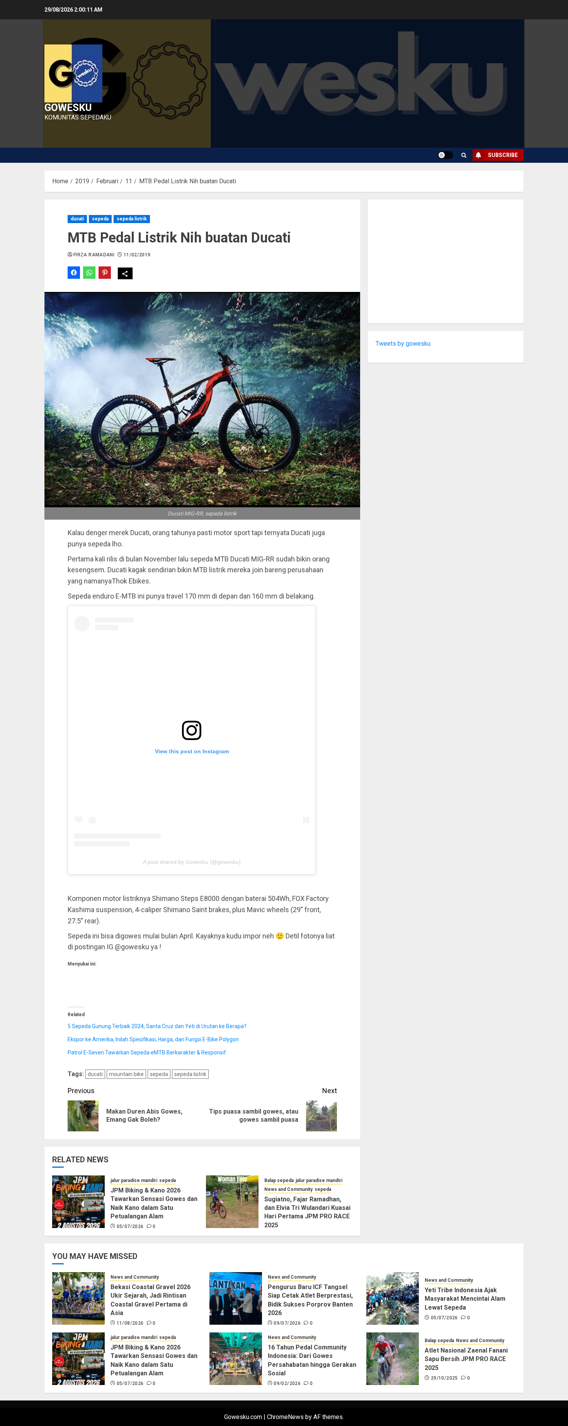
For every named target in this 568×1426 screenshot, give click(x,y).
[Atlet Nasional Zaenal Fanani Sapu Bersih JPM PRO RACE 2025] (392, 1358)
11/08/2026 (130, 1323)
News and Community (288, 1189)
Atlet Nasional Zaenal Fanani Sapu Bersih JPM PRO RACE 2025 (466, 1359)
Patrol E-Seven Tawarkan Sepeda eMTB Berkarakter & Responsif (147, 1052)
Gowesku (68, 107)
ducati (77, 219)
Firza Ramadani (93, 255)
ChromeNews (285, 1417)
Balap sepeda (279, 1180)
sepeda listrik (132, 219)
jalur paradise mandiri (134, 1180)
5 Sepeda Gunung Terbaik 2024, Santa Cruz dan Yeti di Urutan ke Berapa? (157, 1026)
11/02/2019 (137, 255)
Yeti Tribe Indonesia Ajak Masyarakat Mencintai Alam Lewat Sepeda (465, 1298)
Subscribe (503, 155)
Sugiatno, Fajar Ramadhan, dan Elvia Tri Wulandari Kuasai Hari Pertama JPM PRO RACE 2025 (307, 1212)
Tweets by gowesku (403, 343)
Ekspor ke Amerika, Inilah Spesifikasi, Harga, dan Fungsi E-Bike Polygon (153, 1039)
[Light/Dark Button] (445, 155)
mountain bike (126, 1074)
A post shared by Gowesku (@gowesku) (192, 862)
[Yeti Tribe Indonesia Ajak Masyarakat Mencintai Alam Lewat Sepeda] (392, 1298)
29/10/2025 (444, 1378)
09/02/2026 (287, 1383)
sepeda (100, 219)
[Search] (464, 155)
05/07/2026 (130, 1226)
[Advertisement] (446, 261)
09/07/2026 (287, 1323)
